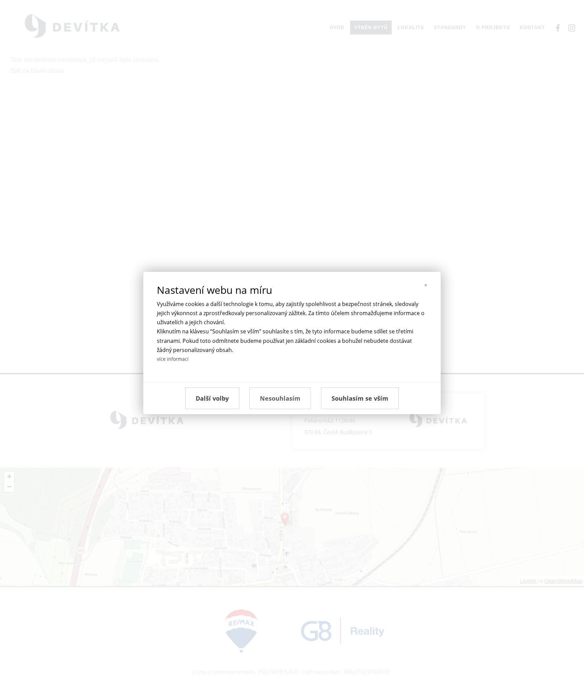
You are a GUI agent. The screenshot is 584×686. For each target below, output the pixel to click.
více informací (173, 359)
